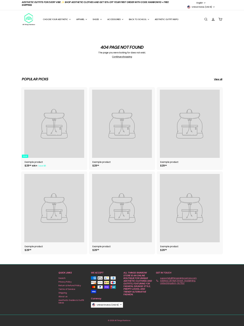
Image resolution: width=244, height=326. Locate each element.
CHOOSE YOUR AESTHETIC (55, 19)
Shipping (62, 292)
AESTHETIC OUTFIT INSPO (166, 19)
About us (62, 296)
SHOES (96, 19)
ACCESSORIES (114, 19)
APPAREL (80, 19)
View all (218, 79)
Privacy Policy (64, 281)
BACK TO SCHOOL (138, 19)
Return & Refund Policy (69, 285)
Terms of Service (66, 289)
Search (62, 278)
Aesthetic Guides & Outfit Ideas (71, 301)
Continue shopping (122, 56)
